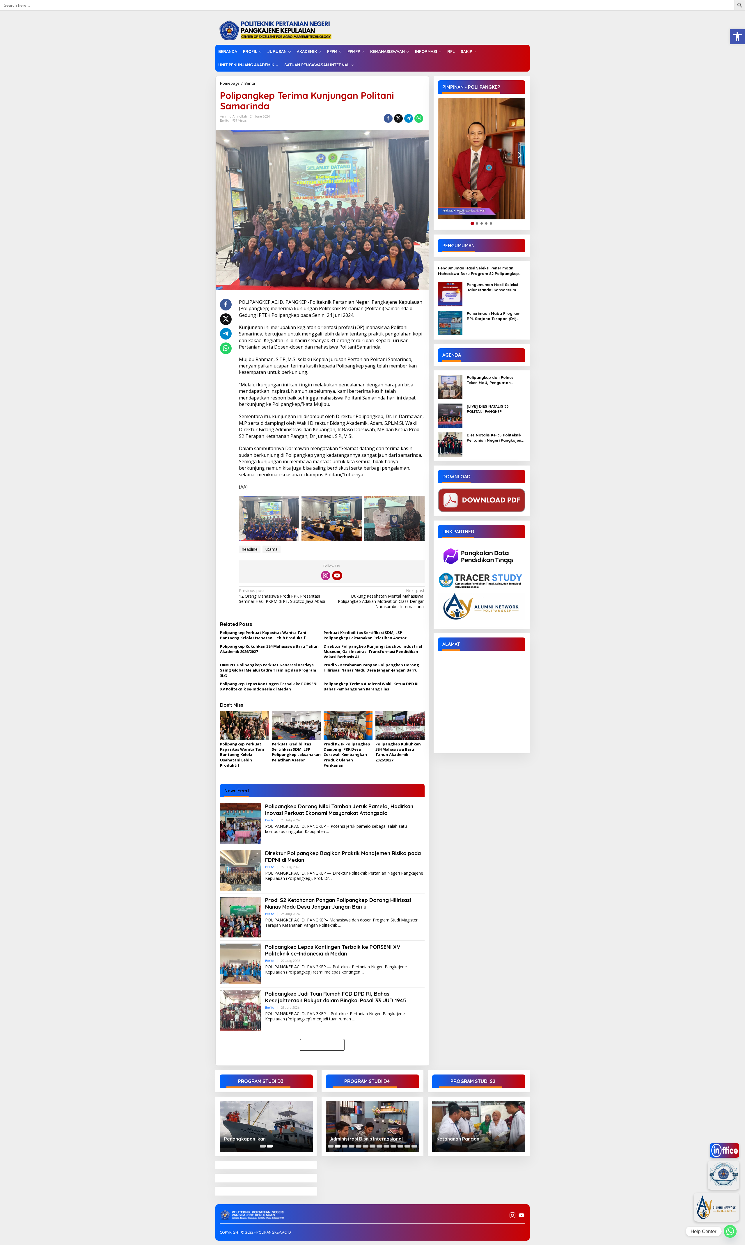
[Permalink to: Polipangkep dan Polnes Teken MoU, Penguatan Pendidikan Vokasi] (450, 386)
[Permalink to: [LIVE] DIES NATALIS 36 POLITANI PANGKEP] (450, 415)
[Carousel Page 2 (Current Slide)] (270, 1146)
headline (250, 549)
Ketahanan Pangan (458, 1139)
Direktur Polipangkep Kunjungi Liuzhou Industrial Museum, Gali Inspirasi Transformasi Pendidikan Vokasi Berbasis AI (373, 651)
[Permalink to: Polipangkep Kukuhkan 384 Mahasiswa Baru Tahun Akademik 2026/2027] (399, 725)
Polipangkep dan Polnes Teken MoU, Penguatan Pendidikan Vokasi (490, 380)
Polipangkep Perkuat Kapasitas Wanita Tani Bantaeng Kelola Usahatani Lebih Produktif (263, 635)
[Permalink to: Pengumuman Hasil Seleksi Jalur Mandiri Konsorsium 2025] (450, 293)
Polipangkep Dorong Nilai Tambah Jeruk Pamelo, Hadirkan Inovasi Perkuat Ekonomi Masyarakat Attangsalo (339, 809)
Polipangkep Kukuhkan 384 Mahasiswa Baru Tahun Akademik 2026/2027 (398, 752)
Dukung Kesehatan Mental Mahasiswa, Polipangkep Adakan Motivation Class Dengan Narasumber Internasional (381, 598)
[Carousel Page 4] (351, 1146)
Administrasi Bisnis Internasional (366, 1139)
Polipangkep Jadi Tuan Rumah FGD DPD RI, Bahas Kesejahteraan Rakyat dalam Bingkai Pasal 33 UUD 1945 (335, 997)
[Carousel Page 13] (414, 1146)
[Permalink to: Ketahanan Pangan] (478, 1126)
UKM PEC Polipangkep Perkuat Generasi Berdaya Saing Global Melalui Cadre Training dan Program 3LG (268, 670)
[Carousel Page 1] (263, 1146)
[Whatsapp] (418, 118)
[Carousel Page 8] (379, 1146)
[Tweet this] (398, 118)
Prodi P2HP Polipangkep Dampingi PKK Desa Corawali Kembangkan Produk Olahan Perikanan (347, 754)
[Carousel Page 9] (386, 1146)
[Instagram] (325, 575)
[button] (737, 36)
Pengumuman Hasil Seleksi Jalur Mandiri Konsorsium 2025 (492, 287)
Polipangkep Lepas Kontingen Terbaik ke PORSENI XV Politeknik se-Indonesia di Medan (268, 686)
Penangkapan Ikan (245, 1139)
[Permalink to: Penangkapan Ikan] (266, 1126)
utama (271, 549)
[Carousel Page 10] (393, 1146)
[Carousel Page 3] (344, 1146)
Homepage (230, 83)
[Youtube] (337, 575)
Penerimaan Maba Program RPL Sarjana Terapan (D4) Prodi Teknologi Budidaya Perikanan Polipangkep (493, 316)
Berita (249, 83)
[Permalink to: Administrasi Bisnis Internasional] (372, 1126)
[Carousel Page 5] (358, 1146)
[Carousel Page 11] (400, 1146)
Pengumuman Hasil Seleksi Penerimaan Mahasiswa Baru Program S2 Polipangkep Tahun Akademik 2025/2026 (478, 271)
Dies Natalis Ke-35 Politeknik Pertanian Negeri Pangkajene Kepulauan (495, 438)
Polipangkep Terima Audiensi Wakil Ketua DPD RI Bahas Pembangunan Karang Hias (371, 686)
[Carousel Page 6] (365, 1146)
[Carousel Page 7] (372, 1146)
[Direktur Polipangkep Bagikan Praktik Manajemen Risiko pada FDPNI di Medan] (332, 878)
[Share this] (388, 118)
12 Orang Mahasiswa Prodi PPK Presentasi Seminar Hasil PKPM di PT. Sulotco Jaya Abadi (282, 596)
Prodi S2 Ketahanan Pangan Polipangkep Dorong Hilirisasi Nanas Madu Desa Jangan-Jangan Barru (371, 667)
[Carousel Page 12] (407, 1146)
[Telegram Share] (408, 118)
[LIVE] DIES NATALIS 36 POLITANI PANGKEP (488, 409)
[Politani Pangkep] (281, 30)
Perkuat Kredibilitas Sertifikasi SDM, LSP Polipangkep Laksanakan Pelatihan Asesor (365, 635)
